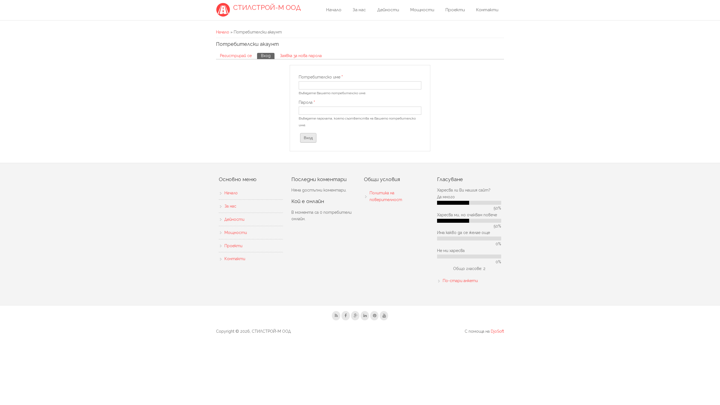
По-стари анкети (460, 280)
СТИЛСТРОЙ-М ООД (267, 7)
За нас (359, 9)
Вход (267, 55)
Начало (333, 9)
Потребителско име (321, 77)
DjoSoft (497, 331)
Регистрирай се (236, 55)
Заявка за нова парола (301, 55)
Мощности (422, 9)
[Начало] (223, 10)
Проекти (455, 9)
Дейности (388, 9)
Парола (307, 102)
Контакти (487, 9)
